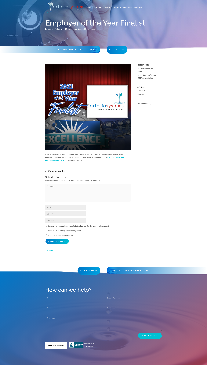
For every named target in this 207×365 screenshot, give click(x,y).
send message (150, 336)
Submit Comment (57, 241)
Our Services (89, 271)
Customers (98, 7)
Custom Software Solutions (130, 270)
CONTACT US (117, 50)
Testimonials (127, 7)
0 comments (90, 29)
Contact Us (138, 7)
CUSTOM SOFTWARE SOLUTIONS (77, 49)
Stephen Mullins (54, 29)
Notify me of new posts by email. (60, 235)
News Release (78, 29)
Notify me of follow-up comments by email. (64, 231)
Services (108, 7)
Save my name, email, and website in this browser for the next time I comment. (78, 226)
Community (117, 7)
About (90, 7)
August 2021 (142, 90)
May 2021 (141, 94)
